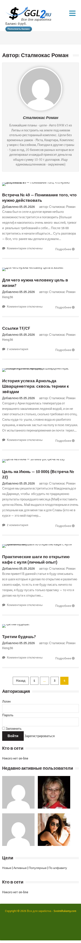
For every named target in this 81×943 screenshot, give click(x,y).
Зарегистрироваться (39, 736)
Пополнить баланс (19, 29)
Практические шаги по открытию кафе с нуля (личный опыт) (36, 559)
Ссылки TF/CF (16, 328)
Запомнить (13, 729)
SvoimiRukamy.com (65, 911)
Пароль (7, 715)
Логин (6, 701)
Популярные (38, 868)
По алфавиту (58, 868)
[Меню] (72, 13)
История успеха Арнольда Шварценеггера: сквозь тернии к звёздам (35, 386)
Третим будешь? (19, 636)
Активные (20, 868)
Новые (6, 868)
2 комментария (17, 349)
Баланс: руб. (16, 24)
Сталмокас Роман (40, 117)
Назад (20, 681)
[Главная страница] (28, 14)
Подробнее (63, 249)
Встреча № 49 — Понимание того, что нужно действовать (39, 197)
